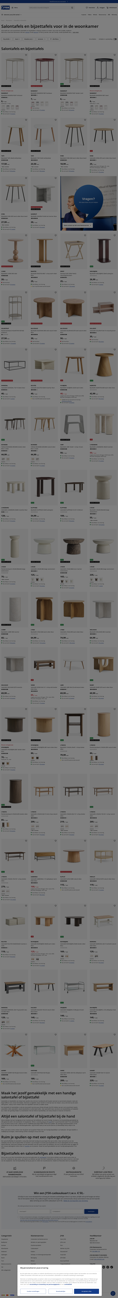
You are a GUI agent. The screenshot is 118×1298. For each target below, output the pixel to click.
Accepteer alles (86, 1291)
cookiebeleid (68, 1284)
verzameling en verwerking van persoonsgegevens (45, 1284)
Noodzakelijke (60, 1291)
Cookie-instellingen (33, 1291)
